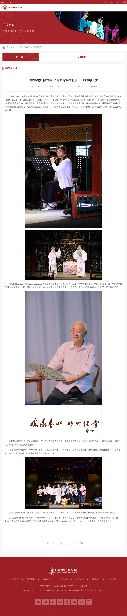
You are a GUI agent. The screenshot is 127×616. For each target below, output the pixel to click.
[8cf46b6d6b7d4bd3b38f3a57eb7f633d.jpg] (63, 483)
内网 (2, 2)
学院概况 (3, 13)
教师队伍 (3, 66)
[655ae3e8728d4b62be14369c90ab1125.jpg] (63, 255)
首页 (20, 47)
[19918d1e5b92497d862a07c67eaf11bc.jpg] (63, 171)
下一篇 (63, 543)
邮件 (118, 2)
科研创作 (3, 120)
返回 (81, 543)
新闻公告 (3, 49)
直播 (124, 2)
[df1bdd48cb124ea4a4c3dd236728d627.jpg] (63, 422)
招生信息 (3, 102)
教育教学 (3, 84)
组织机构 (3, 31)
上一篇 (46, 543)
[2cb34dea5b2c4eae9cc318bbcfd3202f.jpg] (63, 348)
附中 (112, 2)
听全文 (95, 87)
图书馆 (105, 2)
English (9, 2)
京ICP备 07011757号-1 (33, 590)
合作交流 (3, 138)
